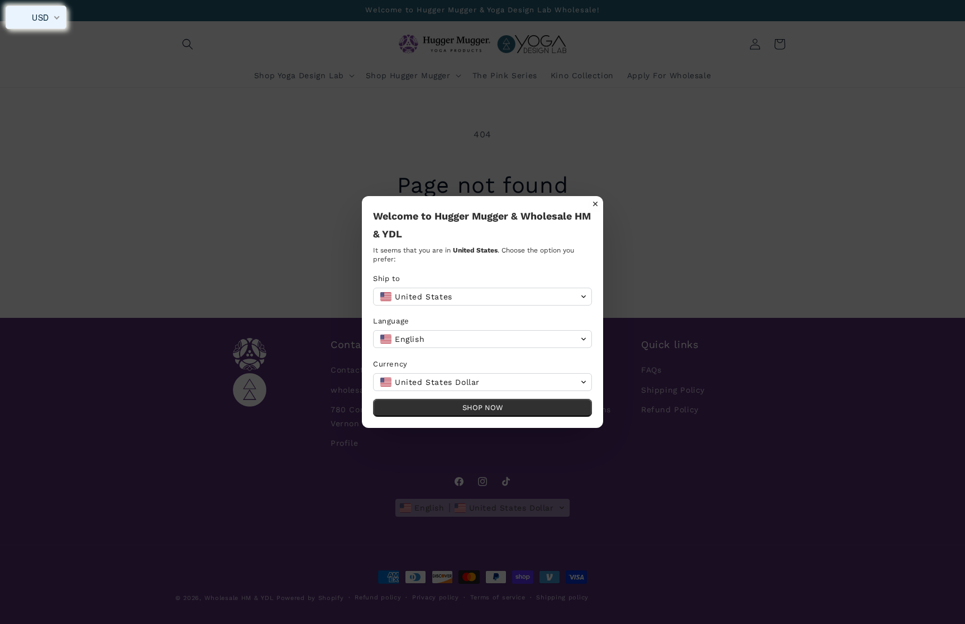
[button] (482, 297)
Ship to (386, 278)
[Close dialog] (595, 203)
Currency (390, 364)
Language (391, 321)
